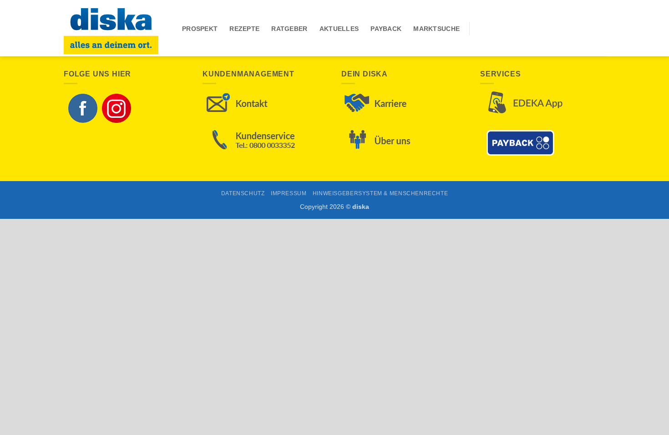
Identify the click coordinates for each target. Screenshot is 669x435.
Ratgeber (289, 28)
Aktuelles (339, 28)
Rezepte (244, 28)
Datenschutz (243, 193)
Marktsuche (436, 28)
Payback (385, 28)
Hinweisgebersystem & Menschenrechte (380, 193)
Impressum (289, 193)
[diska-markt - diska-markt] (116, 28)
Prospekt (200, 28)
